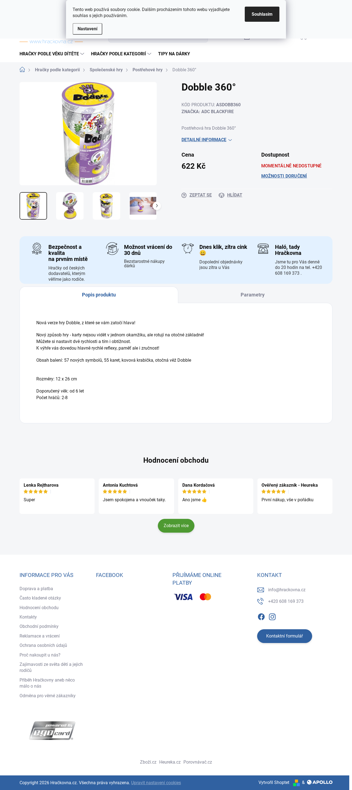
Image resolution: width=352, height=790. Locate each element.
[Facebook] (261, 616)
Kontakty (28, 617)
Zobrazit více (176, 525)
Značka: (208, 111)
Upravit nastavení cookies (156, 782)
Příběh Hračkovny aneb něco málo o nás (47, 683)
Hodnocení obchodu (176, 460)
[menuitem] (53, 54)
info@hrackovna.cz (287, 589)
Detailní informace (204, 139)
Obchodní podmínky (39, 626)
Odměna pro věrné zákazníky (48, 695)
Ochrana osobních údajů (43, 645)
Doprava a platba (36, 588)
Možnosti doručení (284, 176)
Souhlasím (262, 14)
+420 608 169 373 (286, 601)
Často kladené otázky (40, 598)
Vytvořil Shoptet (273, 782)
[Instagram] (272, 616)
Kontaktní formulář (284, 636)
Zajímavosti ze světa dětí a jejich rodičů (51, 667)
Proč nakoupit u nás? (40, 655)
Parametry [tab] (253, 295)
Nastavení (87, 28)
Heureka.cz (170, 762)
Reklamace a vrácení (40, 636)
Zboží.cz (148, 762)
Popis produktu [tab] (99, 295)
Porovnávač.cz (197, 762)
